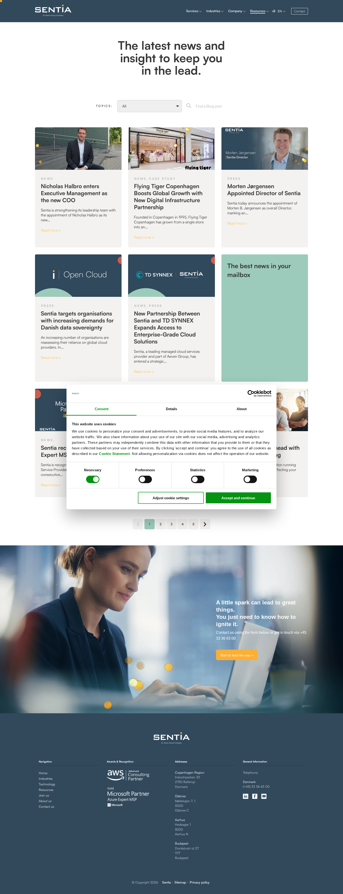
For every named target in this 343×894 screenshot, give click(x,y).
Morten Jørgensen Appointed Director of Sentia (264, 190)
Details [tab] (171, 409)
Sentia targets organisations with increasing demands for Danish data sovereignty (77, 320)
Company (235, 11)
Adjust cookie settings (171, 498)
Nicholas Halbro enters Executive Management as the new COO (74, 193)
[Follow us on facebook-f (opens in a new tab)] (254, 796)
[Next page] (205, 524)
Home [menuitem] (43, 773)
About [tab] (242, 409)
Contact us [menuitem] (46, 806)
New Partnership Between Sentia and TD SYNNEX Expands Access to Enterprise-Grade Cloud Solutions (167, 327)
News (47, 178)
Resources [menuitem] (46, 790)
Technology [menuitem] (47, 784)
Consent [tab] (101, 409)
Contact (299, 11)
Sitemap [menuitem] (180, 882)
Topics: (104, 106)
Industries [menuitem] (45, 778)
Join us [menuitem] (44, 795)
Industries (213, 11)
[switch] (141, 479)
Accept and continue (238, 498)
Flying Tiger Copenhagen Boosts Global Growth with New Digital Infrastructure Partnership (168, 197)
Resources (257, 11)
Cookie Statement (114, 454)
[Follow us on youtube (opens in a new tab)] (263, 796)
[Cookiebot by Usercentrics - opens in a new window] (251, 393)
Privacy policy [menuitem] (200, 882)
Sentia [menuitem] (166, 882)
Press (234, 178)
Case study (162, 178)
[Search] (188, 106)
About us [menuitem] (45, 801)
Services (192, 11)
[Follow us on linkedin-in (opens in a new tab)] (245, 796)
